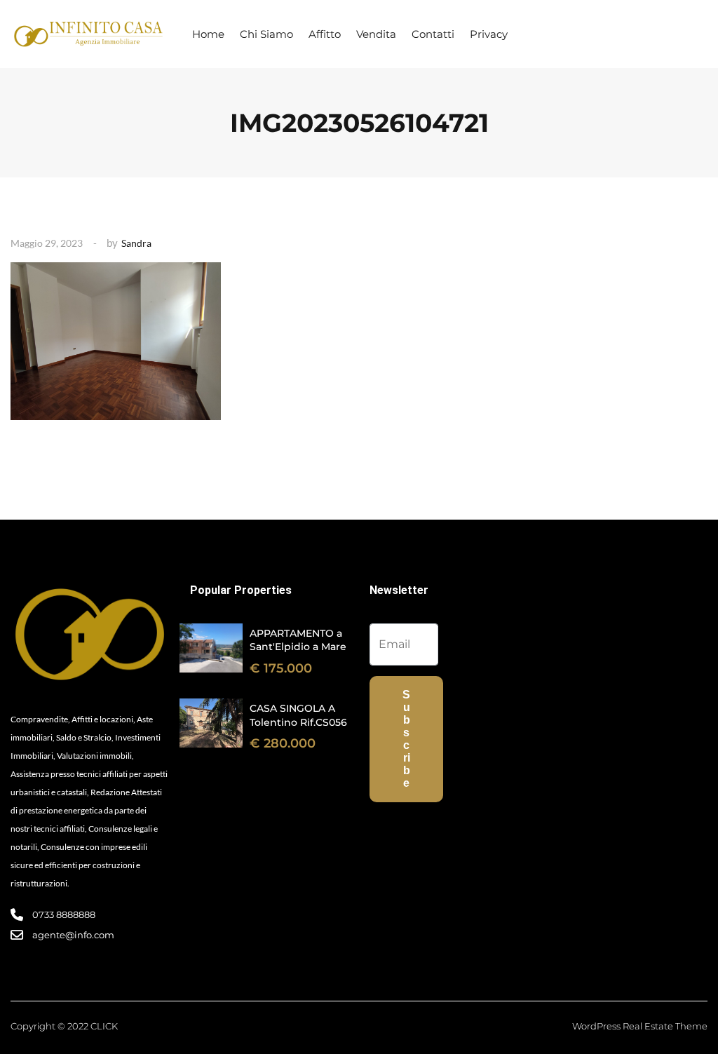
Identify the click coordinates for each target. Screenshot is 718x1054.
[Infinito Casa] (88, 33)
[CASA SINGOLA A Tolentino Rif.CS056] (211, 723)
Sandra (136, 243)
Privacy (489, 34)
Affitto (325, 34)
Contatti (433, 34)
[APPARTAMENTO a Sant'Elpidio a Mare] (211, 648)
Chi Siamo (266, 34)
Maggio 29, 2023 (47, 243)
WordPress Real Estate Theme (639, 1026)
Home (208, 34)
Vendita (376, 34)
